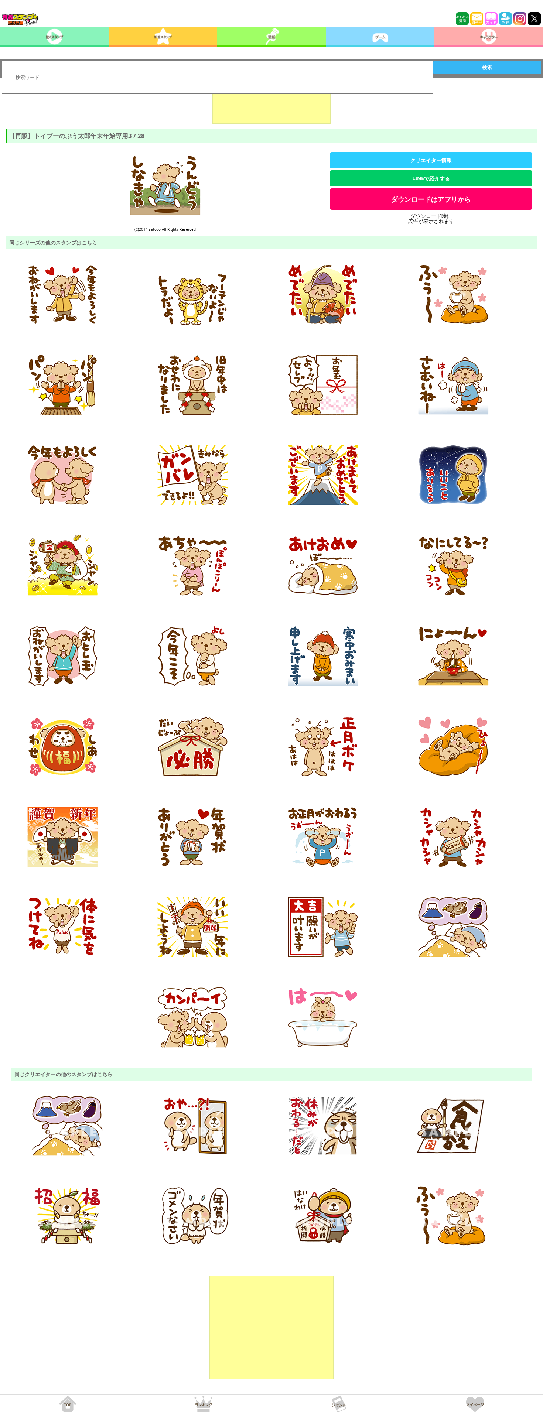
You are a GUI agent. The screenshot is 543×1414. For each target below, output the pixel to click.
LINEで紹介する (431, 178)
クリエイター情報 (431, 160)
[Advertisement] (271, 105)
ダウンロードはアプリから (431, 199)
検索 (487, 67)
